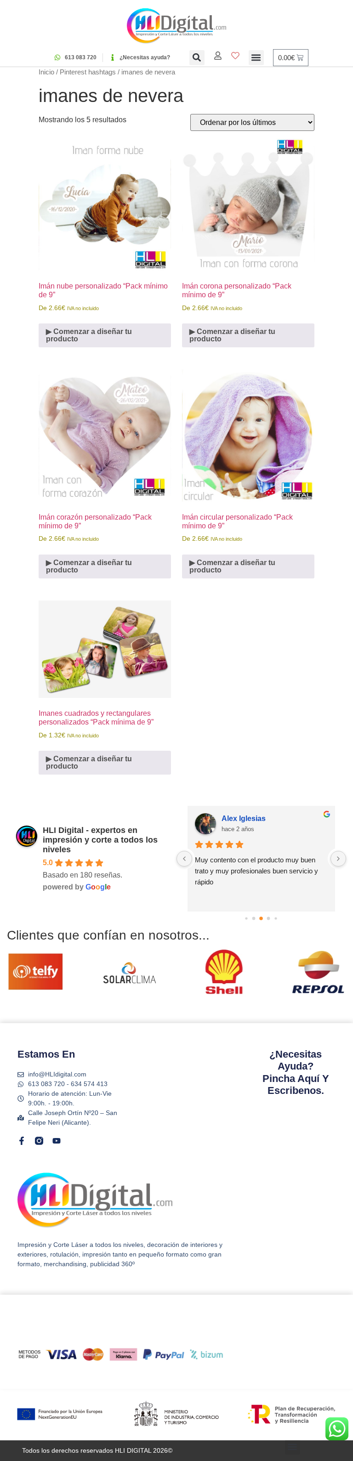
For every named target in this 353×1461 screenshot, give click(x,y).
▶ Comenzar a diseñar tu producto (89, 335)
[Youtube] (56, 1141)
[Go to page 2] (261, 918)
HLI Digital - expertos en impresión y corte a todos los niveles (100, 840)
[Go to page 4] (276, 918)
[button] (197, 57)
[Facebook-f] (21, 1141)
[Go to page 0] (246, 918)
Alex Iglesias (244, 818)
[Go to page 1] (254, 918)
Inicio (46, 72)
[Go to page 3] (268, 918)
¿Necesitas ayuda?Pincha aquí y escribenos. (295, 1072)
